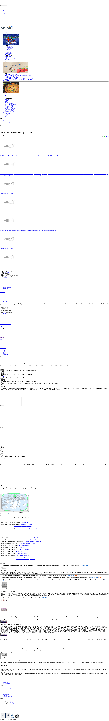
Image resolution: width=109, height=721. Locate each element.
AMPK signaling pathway (9, 110)
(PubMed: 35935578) (78, 648)
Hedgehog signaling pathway (10, 108)
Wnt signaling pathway (9, 106)
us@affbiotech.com (6, 0)
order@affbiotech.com (13, 700)
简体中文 (5, 2)
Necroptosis (7, 102)
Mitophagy (7, 100)
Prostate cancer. (20, 555)
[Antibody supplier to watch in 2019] (2, 717)
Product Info (5, 350)
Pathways (4, 353)
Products (4, 128)
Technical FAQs (6, 694)
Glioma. (18, 553)
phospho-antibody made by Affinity (11, 77)
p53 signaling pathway (9, 103)
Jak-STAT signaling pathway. (29, 541)
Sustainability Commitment (7, 696)
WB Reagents (7, 54)
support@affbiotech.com (13, 703)
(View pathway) (30, 522)
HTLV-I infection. (21, 547)
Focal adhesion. (24, 522)
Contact (4, 112)
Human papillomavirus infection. (24, 545)
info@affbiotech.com (12, 701)
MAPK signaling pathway (9, 105)
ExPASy (4, 420)
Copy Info (107, 136)
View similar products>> (4, 280)
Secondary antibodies (9, 47)
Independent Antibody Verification (11, 76)
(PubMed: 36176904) (84, 565)
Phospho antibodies (8, 53)
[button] (2, 267)
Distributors (7, 116)
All (3, 120)
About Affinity (7, 113)
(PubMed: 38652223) (62, 606)
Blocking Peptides (6, 288)
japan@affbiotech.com (12, 702)
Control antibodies (8, 48)
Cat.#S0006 (2, 292)
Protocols (6, 96)
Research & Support (6, 80)
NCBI (4, 419)
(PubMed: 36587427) (44, 597)
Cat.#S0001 (2, 290)
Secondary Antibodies (7, 287)
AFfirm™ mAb (8, 52)
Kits (5, 50)
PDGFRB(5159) (3, 411)
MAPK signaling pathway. (28, 528)
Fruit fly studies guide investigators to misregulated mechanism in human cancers (19, 78)
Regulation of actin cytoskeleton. (20, 526)
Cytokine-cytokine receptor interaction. (36, 535)
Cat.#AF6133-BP (3, 301)
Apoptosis (7, 101)
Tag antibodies (7, 49)
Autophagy (7, 99)
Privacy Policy (5, 695)
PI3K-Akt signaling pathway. (29, 539)
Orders (6, 115)
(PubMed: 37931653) (94, 577)
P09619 (5, 277)
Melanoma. (19, 557)
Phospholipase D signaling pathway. (30, 537)
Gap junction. (23, 524)
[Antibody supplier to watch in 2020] (7, 717)
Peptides (4, 123)
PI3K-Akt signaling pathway (10, 109)
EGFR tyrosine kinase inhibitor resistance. (27, 543)
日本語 (12, 2)
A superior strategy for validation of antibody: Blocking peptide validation (18, 75)
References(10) (5, 354)
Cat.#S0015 (2, 297)
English (9, 2)
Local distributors (3, 313)
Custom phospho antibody (9, 57)
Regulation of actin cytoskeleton (11, 104)
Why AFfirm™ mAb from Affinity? (11, 74)
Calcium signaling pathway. (28, 533)
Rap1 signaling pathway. (28, 531)
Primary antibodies (8, 46)
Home (4, 31)
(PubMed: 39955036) (70, 575)
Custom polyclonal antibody (10, 58)
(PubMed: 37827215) (63, 619)
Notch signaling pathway (9, 107)
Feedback (6, 97)
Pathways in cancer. (19, 549)
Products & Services (6, 32)
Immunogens (5, 351)
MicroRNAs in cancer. (20, 551)
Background (5, 352)
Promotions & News (6, 59)
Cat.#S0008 (2, 294)
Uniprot (4, 421)
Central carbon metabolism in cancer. (22, 559)
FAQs (6, 95)
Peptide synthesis (8, 56)
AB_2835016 (6, 278)
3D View (2, 405)
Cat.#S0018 (2, 299)
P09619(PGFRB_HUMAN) (5, 408)
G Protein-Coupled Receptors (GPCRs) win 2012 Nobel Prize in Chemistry (18, 79)
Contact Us (7, 114)
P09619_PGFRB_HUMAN (8, 460)
